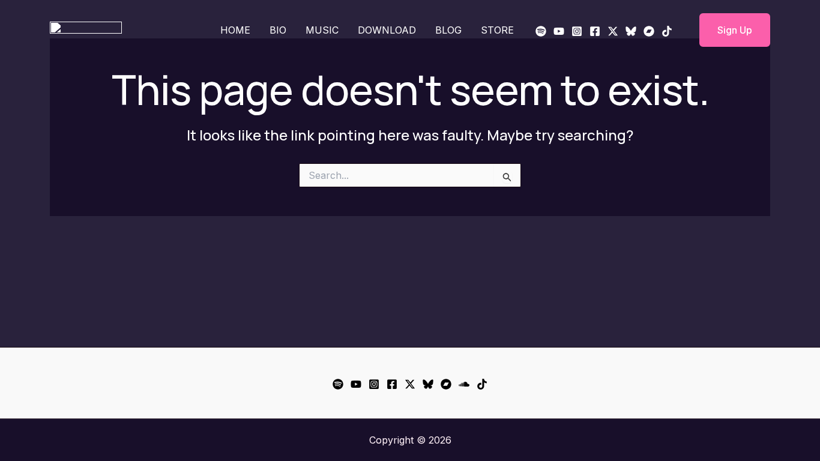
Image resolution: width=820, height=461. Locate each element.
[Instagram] (576, 31)
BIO (278, 30)
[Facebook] (594, 31)
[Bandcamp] (649, 31)
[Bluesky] (631, 31)
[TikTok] (667, 31)
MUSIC (322, 30)
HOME (235, 30)
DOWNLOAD (387, 30)
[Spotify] (540, 31)
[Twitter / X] (410, 384)
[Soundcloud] (464, 384)
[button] (727, 30)
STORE (497, 30)
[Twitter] (612, 31)
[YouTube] (558, 31)
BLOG (448, 30)
